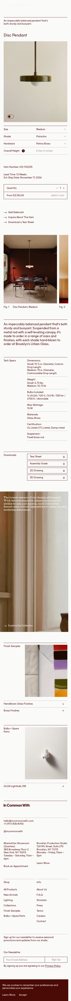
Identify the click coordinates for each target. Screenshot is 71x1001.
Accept (23, 994)
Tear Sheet (36, 456)
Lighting (8, 900)
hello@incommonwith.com (19, 820)
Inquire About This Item (21, 217)
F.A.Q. (40, 894)
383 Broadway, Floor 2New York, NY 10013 (16, 851)
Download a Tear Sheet (21, 222)
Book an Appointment (16, 866)
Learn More (8, 994)
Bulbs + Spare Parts (14, 915)
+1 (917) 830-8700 (13, 823)
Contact (41, 921)
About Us (42, 889)
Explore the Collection (20, 625)
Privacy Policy (52, 965)
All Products (10, 889)
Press (40, 905)
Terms (40, 910)
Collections (10, 905)
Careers (41, 915)
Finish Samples (12, 910)
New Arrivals (11, 894)
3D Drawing (36, 477)
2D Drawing (36, 470)
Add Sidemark (16, 212)
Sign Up (56, 959)
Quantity (12, 188)
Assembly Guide (39, 463)
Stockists (42, 900)
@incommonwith (13, 831)
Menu (61, 7)
